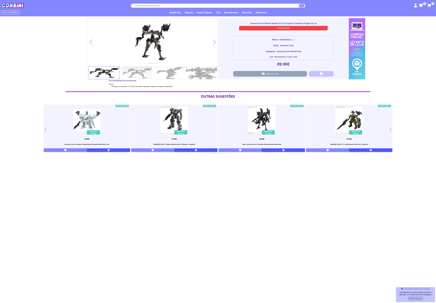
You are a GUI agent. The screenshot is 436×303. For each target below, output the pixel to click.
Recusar (419, 298)
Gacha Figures (204, 12)
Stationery (260, 12)
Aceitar (411, 298)
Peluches (247, 12)
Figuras (189, 12)
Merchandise (231, 12)
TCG (218, 12)
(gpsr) (293, 40)
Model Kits (175, 12)
